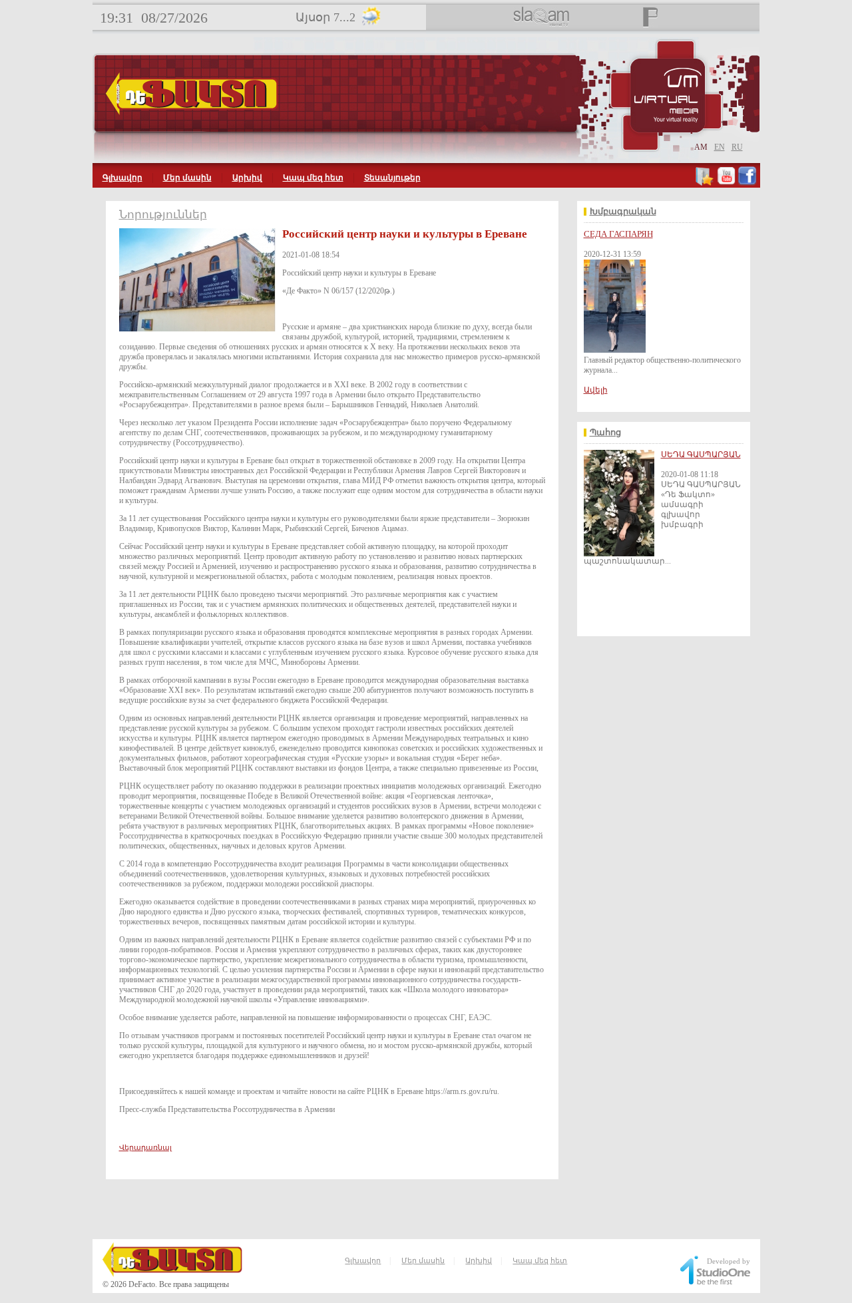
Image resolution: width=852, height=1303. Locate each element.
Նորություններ (163, 214)
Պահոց (605, 433)
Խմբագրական (623, 212)
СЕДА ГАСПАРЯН (618, 234)
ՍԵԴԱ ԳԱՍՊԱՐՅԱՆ (701, 454)
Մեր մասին (187, 177)
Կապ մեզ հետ (313, 177)
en (719, 147)
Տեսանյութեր (392, 177)
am (701, 147)
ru (737, 147)
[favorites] (705, 183)
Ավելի (596, 390)
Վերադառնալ (145, 1147)
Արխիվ (247, 177)
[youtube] (726, 183)
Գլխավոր (122, 177)
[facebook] (747, 183)
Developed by (728, 1261)
